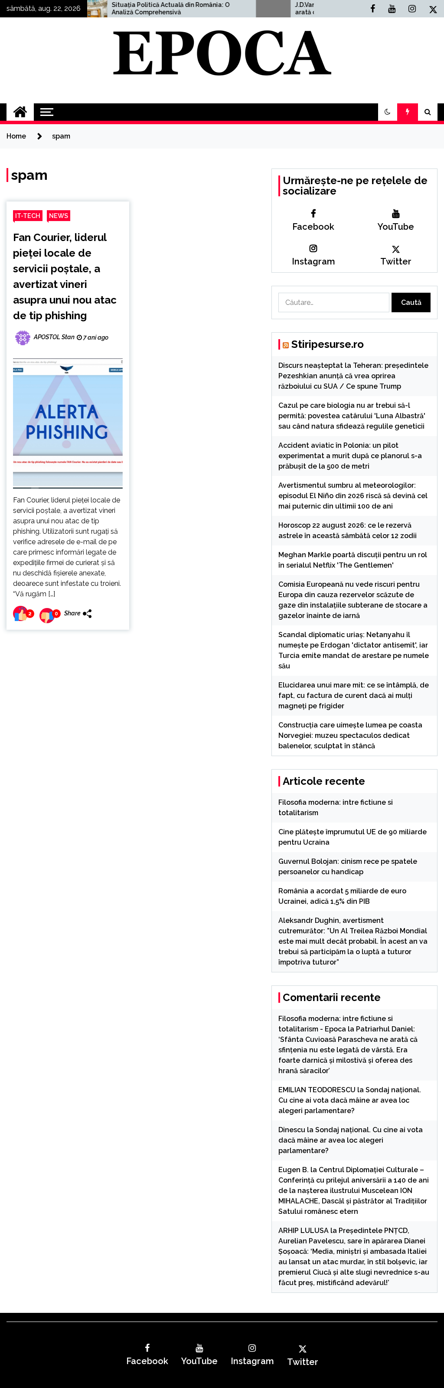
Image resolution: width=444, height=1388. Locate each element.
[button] (387, 112)
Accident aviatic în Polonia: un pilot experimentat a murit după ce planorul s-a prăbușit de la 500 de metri (350, 455)
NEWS (58, 215)
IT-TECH (27, 215)
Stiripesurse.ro (327, 344)
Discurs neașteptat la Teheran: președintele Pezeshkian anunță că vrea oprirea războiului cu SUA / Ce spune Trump (353, 375)
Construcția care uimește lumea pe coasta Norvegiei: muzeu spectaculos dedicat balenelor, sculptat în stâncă (350, 735)
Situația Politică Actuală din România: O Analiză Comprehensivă (134, 8)
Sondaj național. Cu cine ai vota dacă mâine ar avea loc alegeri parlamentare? (349, 1100)
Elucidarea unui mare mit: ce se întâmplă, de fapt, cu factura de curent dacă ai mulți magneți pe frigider (353, 695)
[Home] (20, 112)
